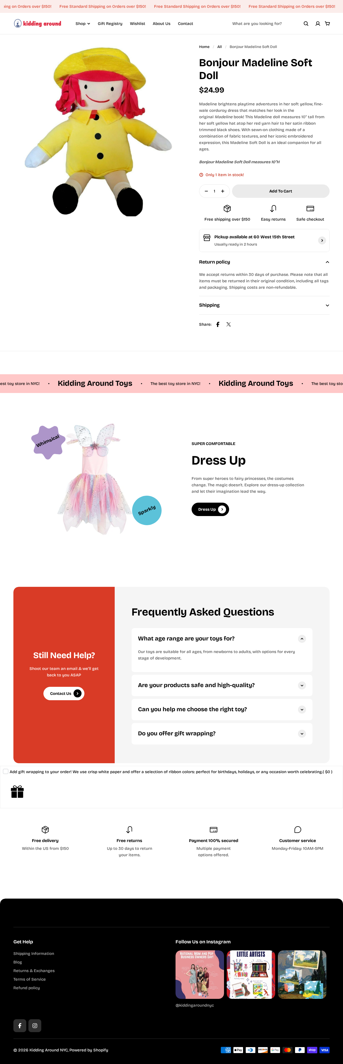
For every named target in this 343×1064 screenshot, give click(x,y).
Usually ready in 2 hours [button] (235, 244)
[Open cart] (327, 23)
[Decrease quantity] (204, 191)
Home (204, 47)
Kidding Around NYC (48, 1050)
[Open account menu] (318, 23)
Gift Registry (110, 23)
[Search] (306, 23)
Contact (185, 23)
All (219, 47)
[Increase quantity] (224, 191)
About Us (161, 23)
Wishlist (137, 23)
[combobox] (270, 23)
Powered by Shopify (88, 1050)
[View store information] (322, 240)
